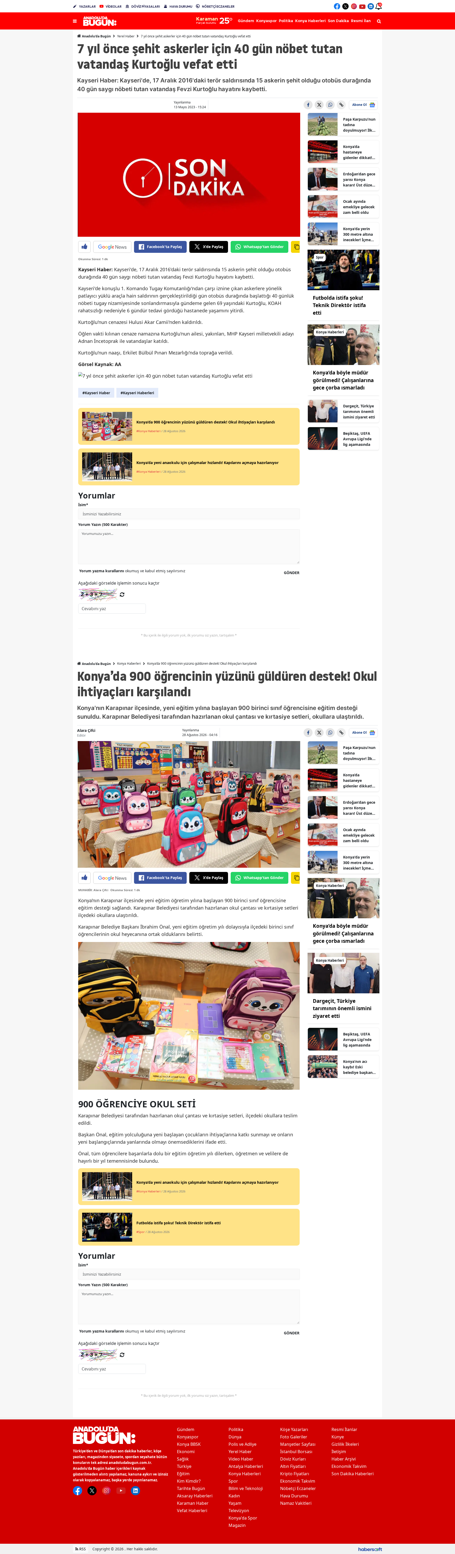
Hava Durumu (294, 1496)
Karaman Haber (193, 1503)
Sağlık (183, 1459)
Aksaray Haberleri (194, 1496)
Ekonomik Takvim (297, 1481)
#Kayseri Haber (96, 392)
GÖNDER (291, 572)
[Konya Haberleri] (344, 344)
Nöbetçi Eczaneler (298, 1488)
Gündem (185, 1429)
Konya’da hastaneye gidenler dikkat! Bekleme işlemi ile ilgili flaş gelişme (359, 152)
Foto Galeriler (293, 1437)
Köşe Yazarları (294, 1429)
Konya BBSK (189, 1444)
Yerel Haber (126, 36)
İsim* (83, 504)
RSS (82, 1548)
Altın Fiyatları (293, 1466)
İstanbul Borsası (296, 1451)
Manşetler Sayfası (297, 1444)
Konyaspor (188, 1437)
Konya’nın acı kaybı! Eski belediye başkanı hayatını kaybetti (358, 1067)
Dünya (235, 1437)
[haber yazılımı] (370, 1549)
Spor (233, 1481)
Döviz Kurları (293, 1459)
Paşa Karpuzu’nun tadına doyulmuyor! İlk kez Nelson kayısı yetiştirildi (359, 125)
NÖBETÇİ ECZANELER (218, 6)
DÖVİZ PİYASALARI (145, 6)
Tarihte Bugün (191, 1488)
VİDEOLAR (114, 6)
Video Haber (241, 1459)
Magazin (237, 1525)
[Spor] (344, 269)
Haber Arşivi (344, 1459)
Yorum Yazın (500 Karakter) (103, 524)
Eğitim (183, 1474)
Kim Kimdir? (189, 1481)
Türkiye (184, 1466)
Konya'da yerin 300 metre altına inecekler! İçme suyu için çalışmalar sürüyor (358, 234)
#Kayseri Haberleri (137, 392)
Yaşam (235, 1503)
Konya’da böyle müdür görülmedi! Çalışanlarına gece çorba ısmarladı (343, 380)
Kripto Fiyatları (294, 1474)
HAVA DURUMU (181, 6)
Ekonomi (186, 1451)
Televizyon (239, 1510)
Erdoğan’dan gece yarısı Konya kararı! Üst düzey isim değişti (359, 179)
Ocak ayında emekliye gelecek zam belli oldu (359, 207)
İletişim (339, 1451)
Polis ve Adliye (242, 1444)
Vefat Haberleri (192, 1510)
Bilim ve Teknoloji (246, 1488)
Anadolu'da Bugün (96, 36)
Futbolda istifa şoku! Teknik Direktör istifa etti (339, 305)
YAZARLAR (87, 6)
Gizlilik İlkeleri (345, 1444)
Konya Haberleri (129, 663)
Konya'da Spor (243, 1518)
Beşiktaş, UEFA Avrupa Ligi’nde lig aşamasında (357, 439)
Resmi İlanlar (344, 1429)
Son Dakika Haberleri (353, 1474)
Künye (338, 1437)
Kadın (234, 1496)
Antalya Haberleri (246, 1466)
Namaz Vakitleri (295, 1503)
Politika (236, 1429)
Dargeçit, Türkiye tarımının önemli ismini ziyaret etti (359, 411)
